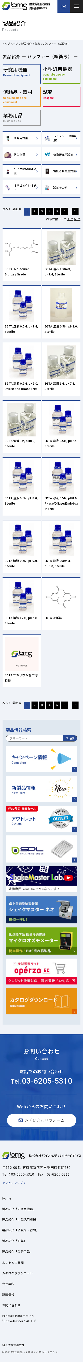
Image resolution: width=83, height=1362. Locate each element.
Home (6, 1198)
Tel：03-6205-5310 (18, 1174)
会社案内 (8, 1284)
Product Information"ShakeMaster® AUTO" (19, 1318)
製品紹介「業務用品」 (17, 1251)
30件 (70, 219)
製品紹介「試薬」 (14, 1241)
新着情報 (8, 1294)
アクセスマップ (12, 1183)
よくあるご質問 (13, 1262)
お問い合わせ (11, 1305)
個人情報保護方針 (13, 1345)
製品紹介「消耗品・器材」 (20, 1230)
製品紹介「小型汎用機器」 (20, 1219)
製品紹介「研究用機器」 (19, 1209)
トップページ (10, 43)
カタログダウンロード (17, 1273)
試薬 (37, 43)
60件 (77, 219)
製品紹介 (26, 43)
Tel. (41, 1081)
